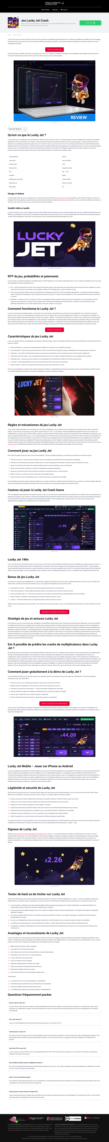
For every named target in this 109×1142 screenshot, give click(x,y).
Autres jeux (55, 9)
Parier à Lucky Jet (54, 329)
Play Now (89, 23)
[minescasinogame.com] (54, 3)
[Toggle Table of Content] (24, 129)
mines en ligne (12, 444)
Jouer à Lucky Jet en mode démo (54, 703)
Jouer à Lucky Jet (54, 49)
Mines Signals (46, 9)
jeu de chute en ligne (63, 198)
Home (9, 34)
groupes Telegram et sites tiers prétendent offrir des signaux (29, 834)
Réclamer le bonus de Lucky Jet (54, 612)
